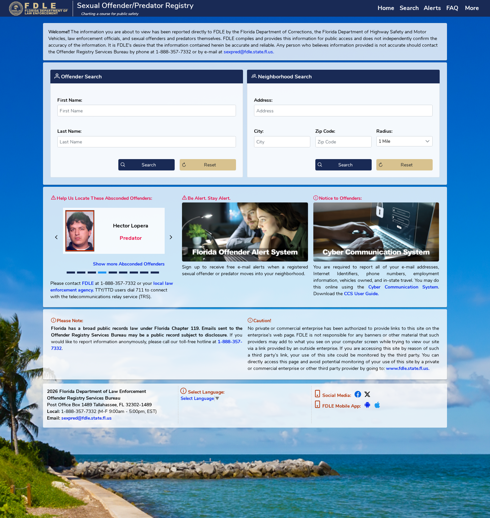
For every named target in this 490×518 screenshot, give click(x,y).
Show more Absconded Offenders (129, 264)
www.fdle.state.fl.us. (407, 368)
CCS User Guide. (361, 293)
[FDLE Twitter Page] (366, 395)
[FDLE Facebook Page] (357, 395)
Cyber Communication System (403, 287)
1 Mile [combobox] (384, 141)
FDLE (88, 283)
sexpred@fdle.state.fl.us (86, 418)
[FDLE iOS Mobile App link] (376, 406)
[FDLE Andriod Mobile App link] (367, 406)
